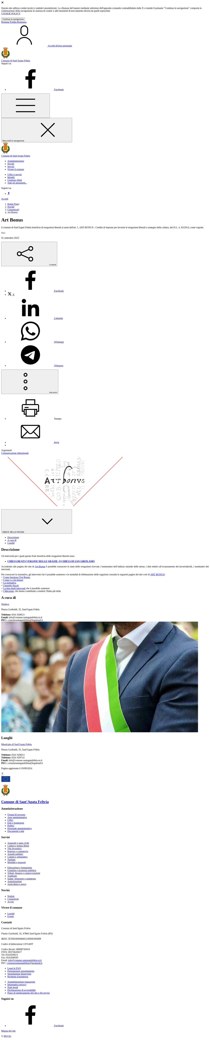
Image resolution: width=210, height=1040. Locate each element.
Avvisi (10, 901)
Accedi (4, 199)
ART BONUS (157, 574)
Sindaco (5, 604)
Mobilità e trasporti (16, 862)
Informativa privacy (16, 984)
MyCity (7, 1036)
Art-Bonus (40, 566)
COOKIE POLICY (10, 13)
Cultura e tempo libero (18, 845)
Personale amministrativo (19, 828)
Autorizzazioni (14, 881)
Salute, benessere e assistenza (21, 878)
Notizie (10, 896)
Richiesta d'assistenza (17, 976)
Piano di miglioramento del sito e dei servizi (28, 993)
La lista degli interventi (14, 588)
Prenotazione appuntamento (20, 971)
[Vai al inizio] (2, 774)
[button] (15, 161)
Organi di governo (16, 814)
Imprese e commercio (17, 851)
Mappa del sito (8, 1031)
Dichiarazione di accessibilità (21, 990)
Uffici (10, 820)
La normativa (9, 582)
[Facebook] (8, 193)
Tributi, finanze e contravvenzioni (23, 873)
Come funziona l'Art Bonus (16, 577)
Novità (10, 207)
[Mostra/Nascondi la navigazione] (25, 105)
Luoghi (10, 913)
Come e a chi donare (13, 580)
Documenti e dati (15, 831)
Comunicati (13, 209)
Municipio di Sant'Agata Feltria (16, 744)
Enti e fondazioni (15, 823)
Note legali (12, 987)
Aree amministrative (17, 817)
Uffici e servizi (14, 174)
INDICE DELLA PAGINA (13, 532)
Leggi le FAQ (14, 968)
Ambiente (12, 876)
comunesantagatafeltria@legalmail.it (24, 963)
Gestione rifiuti (14, 180)
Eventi (10, 916)
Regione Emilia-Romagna (13, 22)
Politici (10, 825)
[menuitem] (35, 291)
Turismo (11, 859)
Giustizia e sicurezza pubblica (21, 870)
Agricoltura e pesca (16, 884)
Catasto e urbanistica (17, 857)
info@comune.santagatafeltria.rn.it (25, 960)
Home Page (13, 204)
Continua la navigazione (13, 19)
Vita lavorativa (14, 848)
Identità (11, 177)
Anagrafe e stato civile (18, 843)
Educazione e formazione (19, 867)
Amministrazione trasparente (21, 982)
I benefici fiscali (11, 585)
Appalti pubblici (15, 854)
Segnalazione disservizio (19, 974)
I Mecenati (8, 591)
